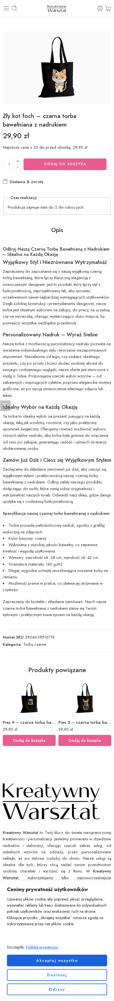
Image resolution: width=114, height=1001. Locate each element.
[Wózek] (108, 8)
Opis (57, 230)
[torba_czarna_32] (57, 67)
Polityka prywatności (42, 947)
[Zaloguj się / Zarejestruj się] (100, 8)
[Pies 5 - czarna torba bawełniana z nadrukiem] (84, 698)
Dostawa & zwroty (25, 182)
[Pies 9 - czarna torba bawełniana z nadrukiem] (29, 698)
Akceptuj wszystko (57, 960)
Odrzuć (57, 989)
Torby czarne (34, 644)
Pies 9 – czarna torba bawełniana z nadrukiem (29, 722)
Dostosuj (57, 975)
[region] (57, 940)
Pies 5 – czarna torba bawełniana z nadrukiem (84, 722)
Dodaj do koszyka (65, 164)
